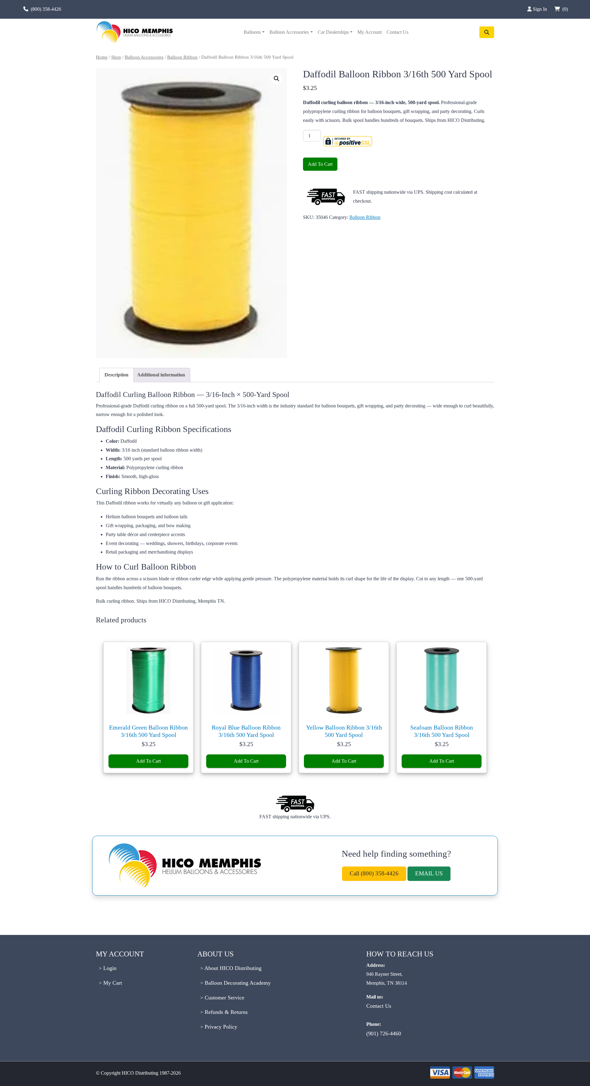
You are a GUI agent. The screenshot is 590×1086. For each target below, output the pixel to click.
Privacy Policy (220, 1027)
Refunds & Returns (225, 1012)
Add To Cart (320, 164)
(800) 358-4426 (46, 9)
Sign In (540, 9)
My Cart (112, 983)
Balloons (252, 32)
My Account (369, 32)
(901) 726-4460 (383, 1033)
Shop (116, 57)
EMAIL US (429, 873)
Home (102, 57)
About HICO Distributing (232, 968)
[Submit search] (486, 32)
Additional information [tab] (161, 374)
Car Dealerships (333, 32)
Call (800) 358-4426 (374, 873)
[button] (276, 78)
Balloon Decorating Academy (237, 983)
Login (109, 968)
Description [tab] (116, 374)
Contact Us (397, 32)
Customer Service (223, 998)
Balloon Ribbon (182, 57)
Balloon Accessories (289, 32)
